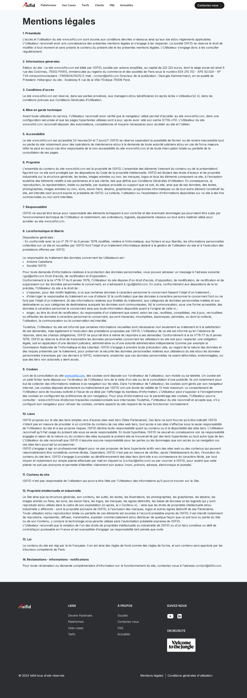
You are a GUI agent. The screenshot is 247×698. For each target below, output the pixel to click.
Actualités (124, 634)
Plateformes (76, 621)
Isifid (33, 675)
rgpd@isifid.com (33, 276)
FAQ (120, 628)
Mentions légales (151, 675)
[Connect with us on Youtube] (170, 616)
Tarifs (71, 634)
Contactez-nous (128, 621)
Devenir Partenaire (80, 615)
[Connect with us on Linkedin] (179, 616)
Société (123, 615)
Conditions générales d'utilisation (190, 675)
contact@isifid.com (106, 76)
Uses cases (75, 628)
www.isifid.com (72, 39)
